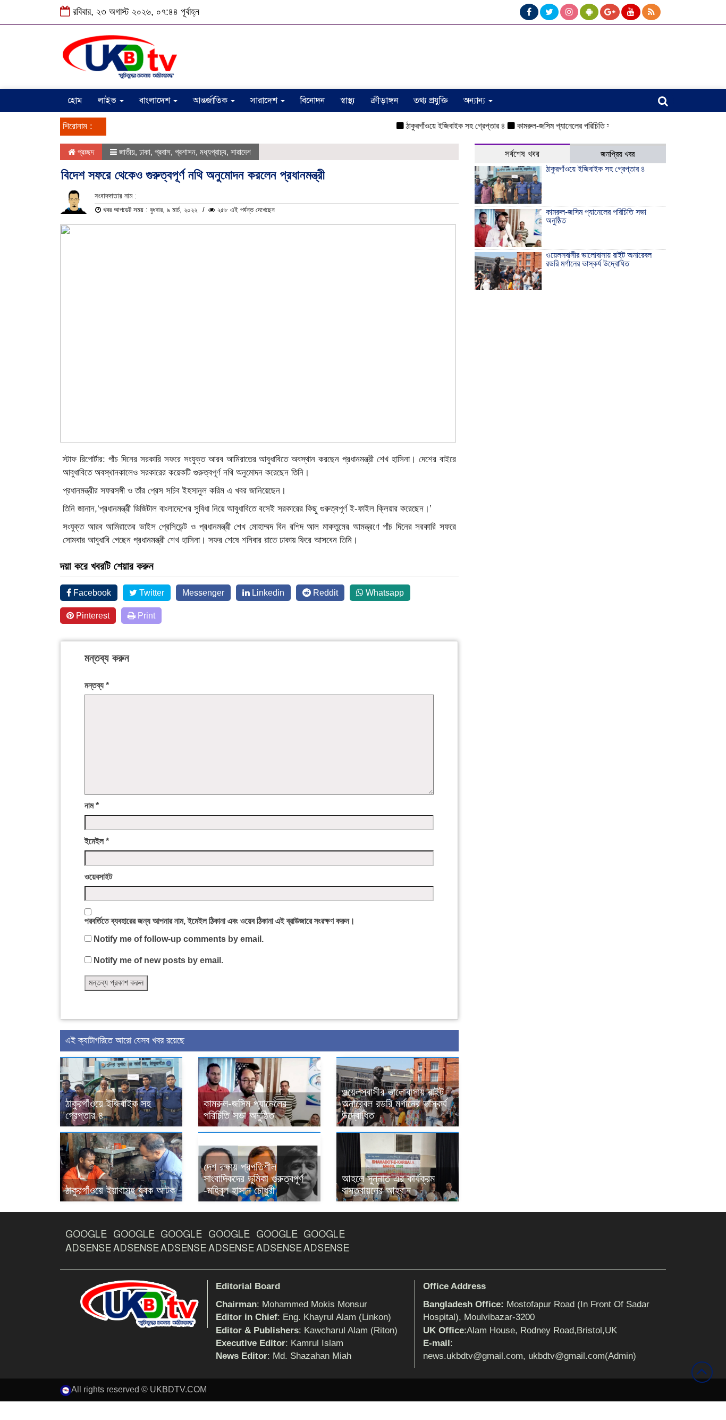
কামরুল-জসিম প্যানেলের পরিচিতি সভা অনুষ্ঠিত (564, 125)
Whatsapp (384, 592)
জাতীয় (127, 151)
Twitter (150, 592)
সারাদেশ (265, 100)
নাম (92, 805)
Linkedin (267, 592)
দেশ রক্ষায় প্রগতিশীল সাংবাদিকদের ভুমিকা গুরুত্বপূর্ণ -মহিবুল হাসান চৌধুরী (253, 1178)
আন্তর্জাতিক (211, 100)
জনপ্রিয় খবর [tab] (618, 153)
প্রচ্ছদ (84, 151)
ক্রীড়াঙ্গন (384, 100)
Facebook (91, 592)
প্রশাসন (185, 151)
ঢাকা (144, 151)
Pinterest (91, 615)
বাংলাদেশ (155, 100)
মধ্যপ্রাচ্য (213, 151)
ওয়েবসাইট (98, 876)
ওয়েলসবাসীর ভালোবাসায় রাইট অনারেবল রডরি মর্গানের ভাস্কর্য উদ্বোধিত (394, 1103)
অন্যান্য (475, 100)
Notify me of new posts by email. (158, 960)
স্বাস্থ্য (347, 100)
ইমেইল (97, 841)
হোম (74, 100)
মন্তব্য (97, 685)
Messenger (203, 592)
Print (145, 615)
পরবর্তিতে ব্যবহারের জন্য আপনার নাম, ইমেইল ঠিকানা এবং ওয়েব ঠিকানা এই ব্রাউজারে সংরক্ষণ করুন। (220, 920)
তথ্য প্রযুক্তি (430, 100)
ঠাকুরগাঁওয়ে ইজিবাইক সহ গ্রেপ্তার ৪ (441, 125)
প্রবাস (163, 151)
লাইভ (108, 100)
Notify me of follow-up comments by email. (179, 938)
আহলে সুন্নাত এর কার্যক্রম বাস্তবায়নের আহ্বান (388, 1184)
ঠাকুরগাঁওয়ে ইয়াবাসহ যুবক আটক (120, 1190)
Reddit (324, 592)
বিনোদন (312, 100)
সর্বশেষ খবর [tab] (522, 154)
